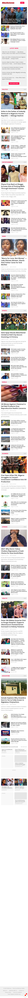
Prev (2, 15)
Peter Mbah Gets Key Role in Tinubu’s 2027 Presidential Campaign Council (18, 129)
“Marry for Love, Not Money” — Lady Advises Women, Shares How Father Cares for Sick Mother (14, 261)
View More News (14, 83)
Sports (4, 310)
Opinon (4, 527)
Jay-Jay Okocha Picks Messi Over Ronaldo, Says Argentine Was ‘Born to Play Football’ (18, 359)
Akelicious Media (20, 988)
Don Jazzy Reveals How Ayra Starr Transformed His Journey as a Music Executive (19, 229)
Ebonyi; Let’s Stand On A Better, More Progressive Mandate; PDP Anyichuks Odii (18, 583)
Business (5, 453)
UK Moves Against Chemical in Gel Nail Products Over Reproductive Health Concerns (13, 406)
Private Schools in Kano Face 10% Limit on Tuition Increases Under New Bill (19, 740)
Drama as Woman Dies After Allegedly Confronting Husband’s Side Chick (17, 27)
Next (25, 15)
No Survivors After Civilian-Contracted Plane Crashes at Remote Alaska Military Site (18, 438)
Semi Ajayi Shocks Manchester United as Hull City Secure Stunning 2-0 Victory (13, 334)
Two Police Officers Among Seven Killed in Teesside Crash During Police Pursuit (18, 422)
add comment (13, 118)
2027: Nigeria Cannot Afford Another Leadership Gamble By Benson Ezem (19, 591)
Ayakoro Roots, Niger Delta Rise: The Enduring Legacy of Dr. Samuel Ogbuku (18, 575)
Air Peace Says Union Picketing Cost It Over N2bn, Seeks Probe (19, 512)
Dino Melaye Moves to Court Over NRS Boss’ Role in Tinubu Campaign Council (17, 40)
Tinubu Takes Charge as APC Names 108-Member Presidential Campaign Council (18, 155)
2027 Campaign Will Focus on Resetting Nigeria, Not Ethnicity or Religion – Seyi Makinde (18, 138)
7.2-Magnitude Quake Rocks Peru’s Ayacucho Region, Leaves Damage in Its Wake (18, 430)
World (4, 382)
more (25, 89)
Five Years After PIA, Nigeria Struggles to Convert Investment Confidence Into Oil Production (14, 478)
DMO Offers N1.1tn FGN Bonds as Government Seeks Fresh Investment (19, 503)
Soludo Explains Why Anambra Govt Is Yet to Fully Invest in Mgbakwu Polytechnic (13, 700)
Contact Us (21, 990)
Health (4, 598)
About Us (5, 990)
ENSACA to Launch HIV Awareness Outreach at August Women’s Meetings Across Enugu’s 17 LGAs (18, 651)
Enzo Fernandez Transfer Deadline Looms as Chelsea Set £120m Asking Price (19, 375)
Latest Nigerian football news (14, 994)
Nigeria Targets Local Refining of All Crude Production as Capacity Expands (18, 520)
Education (6, 676)
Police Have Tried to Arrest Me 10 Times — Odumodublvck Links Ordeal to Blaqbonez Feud (19, 202)
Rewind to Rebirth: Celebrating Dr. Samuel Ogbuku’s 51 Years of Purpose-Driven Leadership (19, 567)
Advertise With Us (13, 990)
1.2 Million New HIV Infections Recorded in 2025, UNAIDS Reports (18, 669)
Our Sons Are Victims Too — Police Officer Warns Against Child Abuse (17, 34)
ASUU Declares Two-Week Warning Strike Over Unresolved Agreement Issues (18, 716)
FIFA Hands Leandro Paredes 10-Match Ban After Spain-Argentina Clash (18, 350)
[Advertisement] (14, 822)
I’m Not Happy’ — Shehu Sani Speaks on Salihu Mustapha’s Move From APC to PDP (18, 147)
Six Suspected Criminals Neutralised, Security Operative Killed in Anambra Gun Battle (13, 20)
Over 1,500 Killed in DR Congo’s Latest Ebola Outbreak (19, 660)
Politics (5, 89)
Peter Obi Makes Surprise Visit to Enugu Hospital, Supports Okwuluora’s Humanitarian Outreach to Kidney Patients (13, 623)
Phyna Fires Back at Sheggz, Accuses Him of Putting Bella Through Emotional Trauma (13, 186)
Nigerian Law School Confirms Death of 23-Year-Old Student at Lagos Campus (18, 724)
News (4, 236)
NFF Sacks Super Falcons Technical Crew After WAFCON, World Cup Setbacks (19, 367)
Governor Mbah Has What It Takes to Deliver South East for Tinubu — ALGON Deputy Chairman (18, 277)
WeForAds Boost (24, 746)
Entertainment (7, 162)
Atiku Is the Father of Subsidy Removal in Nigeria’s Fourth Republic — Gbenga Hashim (13, 113)
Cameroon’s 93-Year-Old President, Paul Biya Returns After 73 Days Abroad (18, 446)
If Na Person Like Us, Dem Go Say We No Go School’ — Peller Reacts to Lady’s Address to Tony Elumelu (19, 220)
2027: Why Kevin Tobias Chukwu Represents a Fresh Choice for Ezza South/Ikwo (12, 551)
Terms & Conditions (17, 992)
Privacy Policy (8, 992)
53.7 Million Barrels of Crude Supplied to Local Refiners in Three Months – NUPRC (18, 495)
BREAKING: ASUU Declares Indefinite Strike (17, 731)
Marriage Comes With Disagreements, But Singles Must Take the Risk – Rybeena (18, 211)
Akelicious (9, 988)
